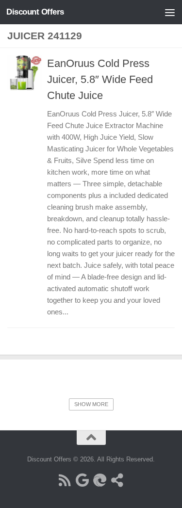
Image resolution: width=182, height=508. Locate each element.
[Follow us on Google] (82, 480)
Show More (91, 404)
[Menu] (170, 12)
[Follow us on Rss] (65, 480)
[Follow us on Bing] (100, 480)
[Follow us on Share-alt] (117, 480)
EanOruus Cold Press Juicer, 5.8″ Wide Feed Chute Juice (100, 79)
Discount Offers (35, 11)
